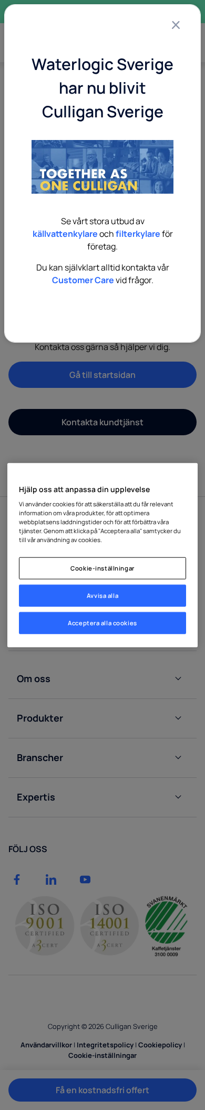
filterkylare (138, 233)
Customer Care (83, 280)
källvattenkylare (65, 233)
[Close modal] (175, 24)
